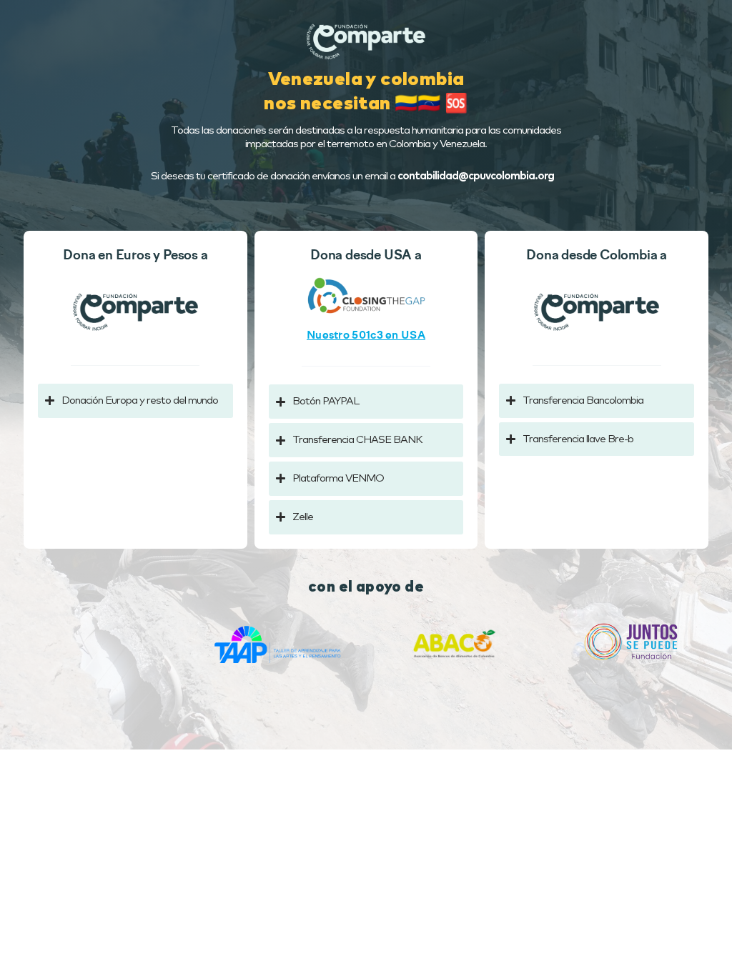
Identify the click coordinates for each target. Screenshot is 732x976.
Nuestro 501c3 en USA (366, 336)
